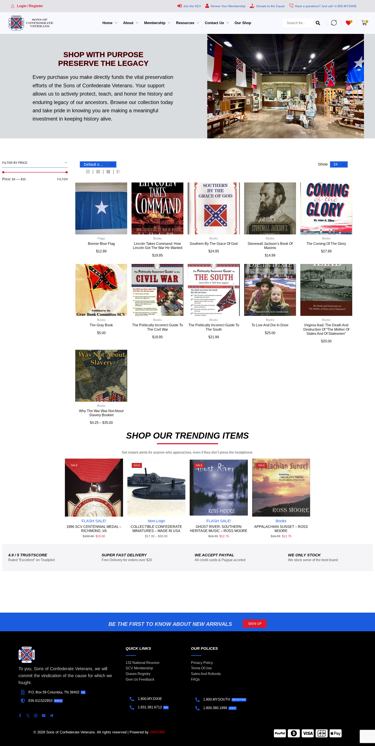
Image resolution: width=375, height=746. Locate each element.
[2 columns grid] (88, 172)
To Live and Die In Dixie (270, 325)
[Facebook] (20, 715)
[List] (118, 172)
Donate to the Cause (270, 6)
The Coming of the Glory (326, 243)
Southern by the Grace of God (214, 243)
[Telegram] (51, 715)
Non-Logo (156, 521)
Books (157, 238)
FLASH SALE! (94, 521)
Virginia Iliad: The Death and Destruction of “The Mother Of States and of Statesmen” (326, 329)
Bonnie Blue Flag (101, 243)
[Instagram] (36, 715)
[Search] (318, 23)
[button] (27, 6)
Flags (101, 238)
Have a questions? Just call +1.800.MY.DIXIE (326, 6)
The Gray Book (101, 325)
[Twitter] (28, 715)
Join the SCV (192, 6)
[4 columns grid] (108, 172)
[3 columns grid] (98, 172)
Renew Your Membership (228, 6)
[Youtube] (43, 715)
